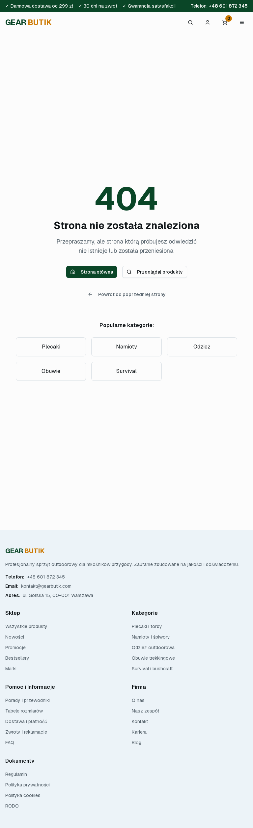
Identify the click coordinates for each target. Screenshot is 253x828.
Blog (136, 742)
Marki (10, 669)
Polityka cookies (23, 795)
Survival (126, 371)
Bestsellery (17, 658)
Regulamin (16, 774)
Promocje (15, 647)
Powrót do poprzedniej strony (132, 294)
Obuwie (51, 371)
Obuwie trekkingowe (153, 658)
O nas (138, 700)
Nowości (14, 637)
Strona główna (97, 272)
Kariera (139, 732)
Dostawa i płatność (26, 721)
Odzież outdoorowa (153, 647)
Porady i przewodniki (27, 700)
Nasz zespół (145, 711)
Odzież (202, 346)
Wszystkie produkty (26, 626)
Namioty (126, 346)
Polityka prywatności (27, 785)
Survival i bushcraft (152, 669)
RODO (12, 806)
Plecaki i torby (147, 626)
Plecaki (51, 346)
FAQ (9, 742)
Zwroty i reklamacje (26, 732)
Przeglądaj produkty (160, 272)
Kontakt (140, 721)
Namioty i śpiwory (151, 637)
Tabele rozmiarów (24, 711)
